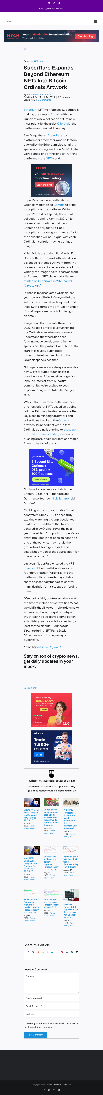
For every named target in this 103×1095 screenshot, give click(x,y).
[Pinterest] (62, 955)
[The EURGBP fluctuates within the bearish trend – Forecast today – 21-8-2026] (32, 892)
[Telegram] (52, 955)
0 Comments (44, 99)
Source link (30, 687)
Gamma (59, 204)
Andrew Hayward (49, 647)
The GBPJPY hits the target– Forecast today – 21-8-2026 (51, 903)
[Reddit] (38, 955)
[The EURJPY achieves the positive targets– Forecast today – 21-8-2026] (51, 849)
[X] (33, 955)
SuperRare (55, 135)
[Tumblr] (57, 955)
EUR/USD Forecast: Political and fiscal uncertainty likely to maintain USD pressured (70, 819)
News (32, 828)
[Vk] (67, 955)
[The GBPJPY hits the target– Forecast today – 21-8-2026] (51, 892)
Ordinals (64, 420)
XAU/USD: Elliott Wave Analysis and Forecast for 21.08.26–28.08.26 (30, 865)
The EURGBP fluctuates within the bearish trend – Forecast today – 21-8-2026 (31, 906)
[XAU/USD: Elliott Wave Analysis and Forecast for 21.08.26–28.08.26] (32, 850)
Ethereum (30, 109)
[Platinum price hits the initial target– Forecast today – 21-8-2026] (71, 849)
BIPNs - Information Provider (59, 1085)
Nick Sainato (60, 498)
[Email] (76, 955)
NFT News (39, 61)
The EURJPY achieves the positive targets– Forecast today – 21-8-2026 (51, 863)
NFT (49, 158)
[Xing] (71, 955)
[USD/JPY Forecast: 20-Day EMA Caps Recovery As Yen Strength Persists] (71, 895)
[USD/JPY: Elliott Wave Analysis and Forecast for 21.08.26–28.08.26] (32, 802)
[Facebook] (28, 955)
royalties (29, 568)
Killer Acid (64, 123)
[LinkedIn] (43, 955)
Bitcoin (55, 114)
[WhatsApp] (47, 955)
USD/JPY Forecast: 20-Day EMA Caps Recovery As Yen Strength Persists (70, 911)
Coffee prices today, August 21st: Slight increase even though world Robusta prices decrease (51, 817)
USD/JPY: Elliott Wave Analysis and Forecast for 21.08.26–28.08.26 (31, 815)
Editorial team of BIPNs (39, 94)
